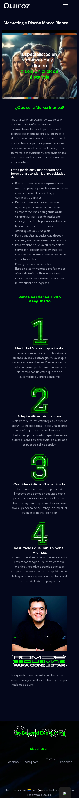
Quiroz (41, 790)
